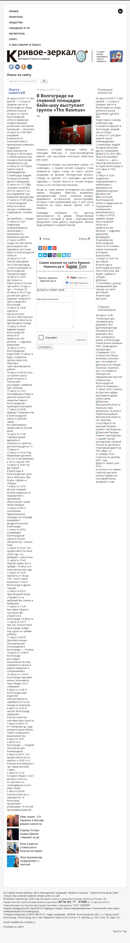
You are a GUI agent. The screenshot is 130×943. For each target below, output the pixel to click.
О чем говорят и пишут (25, 44)
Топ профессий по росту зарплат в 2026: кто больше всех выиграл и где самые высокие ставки (20, 762)
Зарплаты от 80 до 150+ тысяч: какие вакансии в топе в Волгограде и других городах (19, 580)
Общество (16, 22)
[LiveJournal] (50, 255)
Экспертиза (17, 33)
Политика (16, 16)
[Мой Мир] (50, 248)
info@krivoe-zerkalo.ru (22, 922)
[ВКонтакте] (40, 248)
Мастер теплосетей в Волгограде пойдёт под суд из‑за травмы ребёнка (19, 628)
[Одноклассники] (45, 248)
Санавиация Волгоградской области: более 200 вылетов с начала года (19, 537)
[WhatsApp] (59, 255)
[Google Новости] (77, 283)
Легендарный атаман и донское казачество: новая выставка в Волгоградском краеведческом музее (20, 398)
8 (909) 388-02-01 (36, 914)
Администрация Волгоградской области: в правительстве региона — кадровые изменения (108, 235)
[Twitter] (40, 255)
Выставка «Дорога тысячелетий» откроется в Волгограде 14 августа (20, 612)
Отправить (45, 346)
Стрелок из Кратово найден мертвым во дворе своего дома (109, 405)
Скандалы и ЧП (19, 28)
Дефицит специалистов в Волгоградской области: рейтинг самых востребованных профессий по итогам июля (20, 420)
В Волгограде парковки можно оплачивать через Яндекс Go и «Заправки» (19, 680)
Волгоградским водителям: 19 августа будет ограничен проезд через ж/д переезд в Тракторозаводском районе (20, 358)
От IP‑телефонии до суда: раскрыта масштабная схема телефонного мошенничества (20, 729)
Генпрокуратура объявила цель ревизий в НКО (109, 332)
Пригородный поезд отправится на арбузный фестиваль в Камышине (20, 597)
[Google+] (54, 248)
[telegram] (69, 255)
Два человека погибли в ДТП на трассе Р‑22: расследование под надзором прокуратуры (20, 190)
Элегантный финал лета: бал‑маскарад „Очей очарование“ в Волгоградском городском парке (19, 266)
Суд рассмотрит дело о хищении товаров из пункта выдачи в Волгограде (19, 298)
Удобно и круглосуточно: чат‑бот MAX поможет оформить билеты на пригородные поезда (20, 315)
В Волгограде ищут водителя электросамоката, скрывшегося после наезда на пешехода (18, 697)
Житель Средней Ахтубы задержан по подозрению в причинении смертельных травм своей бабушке (19, 495)
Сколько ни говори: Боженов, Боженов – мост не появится (109, 369)
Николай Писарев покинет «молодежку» (108, 437)
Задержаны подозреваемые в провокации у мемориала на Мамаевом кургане (18, 229)
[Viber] (54, 255)
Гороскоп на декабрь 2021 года (108, 467)
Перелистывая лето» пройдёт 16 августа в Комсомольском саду (19, 565)
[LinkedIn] (45, 255)
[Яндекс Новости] (77, 277)
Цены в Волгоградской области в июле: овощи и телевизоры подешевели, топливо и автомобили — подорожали (23, 209)
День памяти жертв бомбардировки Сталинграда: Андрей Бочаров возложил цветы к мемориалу (19, 173)
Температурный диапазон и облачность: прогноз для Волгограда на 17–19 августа (20, 441)
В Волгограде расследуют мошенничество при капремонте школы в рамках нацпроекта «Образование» (19, 662)
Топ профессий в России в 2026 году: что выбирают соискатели (20, 552)
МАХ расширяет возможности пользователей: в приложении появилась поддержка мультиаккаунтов (20, 141)
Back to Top (120, 931)
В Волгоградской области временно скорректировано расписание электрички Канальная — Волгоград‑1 (22, 121)
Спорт (13, 39)
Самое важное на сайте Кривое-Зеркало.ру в (65, 265)
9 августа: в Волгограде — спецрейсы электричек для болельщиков (22, 745)
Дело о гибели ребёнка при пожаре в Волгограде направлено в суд (19, 158)
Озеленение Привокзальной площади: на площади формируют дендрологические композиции (19, 517)
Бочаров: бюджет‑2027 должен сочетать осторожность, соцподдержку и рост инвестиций (20, 780)
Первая (13, 11)
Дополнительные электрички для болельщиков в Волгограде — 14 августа (22, 643)
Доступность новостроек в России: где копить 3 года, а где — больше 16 (19, 283)
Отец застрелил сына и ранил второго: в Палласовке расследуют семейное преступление (19, 380)
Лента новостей (17, 91)
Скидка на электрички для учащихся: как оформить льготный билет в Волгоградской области (20, 247)
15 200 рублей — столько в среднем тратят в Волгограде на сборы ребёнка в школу (20, 104)
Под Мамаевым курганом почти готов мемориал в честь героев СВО (20, 457)
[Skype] (64, 255)
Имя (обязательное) (47, 299)
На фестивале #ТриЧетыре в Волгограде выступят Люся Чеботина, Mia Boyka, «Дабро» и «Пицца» (19, 474)
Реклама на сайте (13, 926)
